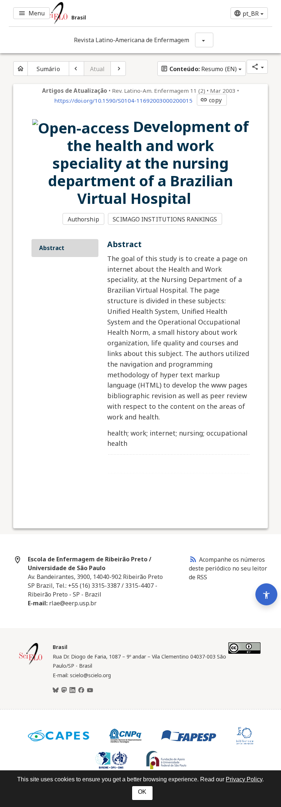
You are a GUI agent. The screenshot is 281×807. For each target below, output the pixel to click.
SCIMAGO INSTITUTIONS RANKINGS (165, 219)
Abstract (51, 248)
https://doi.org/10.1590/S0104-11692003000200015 (123, 100)
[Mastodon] (64, 690)
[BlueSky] (56, 690)
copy (210, 100)
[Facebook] (81, 690)
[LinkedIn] (72, 690)
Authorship (83, 219)
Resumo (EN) (199, 69)
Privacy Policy (244, 779)
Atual (97, 69)
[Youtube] (90, 690)
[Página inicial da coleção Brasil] (30, 664)
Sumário (48, 69)
